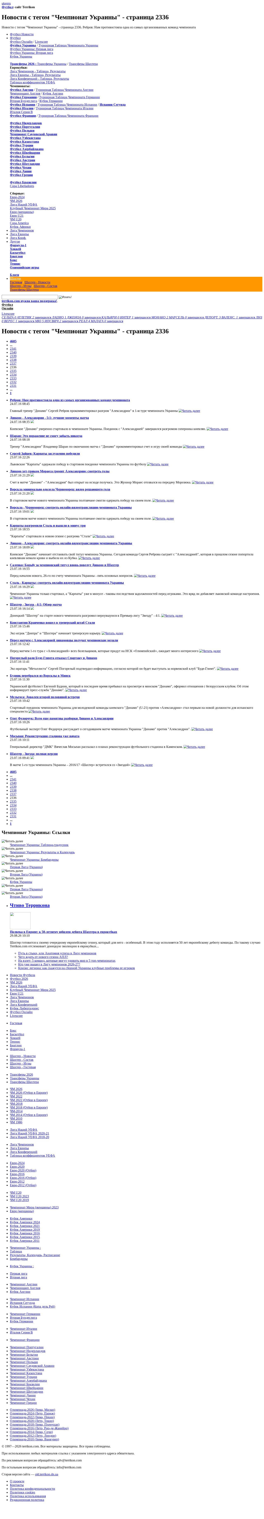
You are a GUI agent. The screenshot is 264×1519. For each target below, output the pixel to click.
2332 (13, 382)
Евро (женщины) (22, 212)
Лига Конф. (18, 238)
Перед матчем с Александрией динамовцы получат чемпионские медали (64, 640)
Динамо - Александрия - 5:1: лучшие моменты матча (49, 417)
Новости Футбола (22, 975)
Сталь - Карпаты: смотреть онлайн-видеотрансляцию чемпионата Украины (67, 582)
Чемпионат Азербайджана (28, 1380)
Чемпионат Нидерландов (27, 1351)
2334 (13, 374)
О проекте (17, 1481)
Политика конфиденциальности (32, 1488)
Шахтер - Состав (45, 286)
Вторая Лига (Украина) (26, 874)
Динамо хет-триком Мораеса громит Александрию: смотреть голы (60, 471)
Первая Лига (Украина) (26, 867)
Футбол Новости (22, 34)
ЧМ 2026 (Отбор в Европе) (29, 1092)
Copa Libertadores (22, 186)
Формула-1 (18, 245)
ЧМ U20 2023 (19, 1196)
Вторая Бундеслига (23, 101)
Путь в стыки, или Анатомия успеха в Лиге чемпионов (57, 953)
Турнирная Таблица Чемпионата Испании (67, 104)
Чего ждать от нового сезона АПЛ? (43, 957)
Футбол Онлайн (21, 41)
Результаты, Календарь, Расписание (35, 1255)
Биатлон (16, 256)
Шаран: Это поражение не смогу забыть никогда (46, 436)
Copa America (19, 223)
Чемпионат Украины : (25, 1247)
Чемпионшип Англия (25, 93)
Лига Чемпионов (22, 230)
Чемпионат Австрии (24, 1358)
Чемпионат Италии (23, 1328)
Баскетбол (17, 252)
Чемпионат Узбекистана (27, 1369)
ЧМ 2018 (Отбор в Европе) (29, 1107)
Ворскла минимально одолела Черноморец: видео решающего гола (60, 489)
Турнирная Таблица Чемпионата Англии (64, 90)
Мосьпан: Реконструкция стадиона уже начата (44, 736)
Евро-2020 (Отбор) (23, 1170)
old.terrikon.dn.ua (46, 1474)
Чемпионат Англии (23, 1284)
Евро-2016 (17, 1174)
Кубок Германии (51, 101)
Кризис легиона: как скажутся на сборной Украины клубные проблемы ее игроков (76, 968)
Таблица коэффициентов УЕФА (32, 82)
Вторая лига (18, 1277)
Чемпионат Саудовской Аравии (32, 1365)
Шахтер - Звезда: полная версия (34, 753)
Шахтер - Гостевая (23, 1067)
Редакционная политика (27, 1500)
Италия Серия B (21, 112)
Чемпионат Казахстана (26, 1373)
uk (3, 3)
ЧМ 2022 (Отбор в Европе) (29, 1100)
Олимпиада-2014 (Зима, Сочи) (31, 1432)
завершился (27, 317)
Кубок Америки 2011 (25, 1240)
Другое (15, 241)
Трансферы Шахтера (83, 64)
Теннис (15, 263)
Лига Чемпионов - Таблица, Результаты (38, 71)
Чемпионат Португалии (27, 1347)
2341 (13, 348)
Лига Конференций (23, 1004)
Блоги (14, 275)
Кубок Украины (21, 56)
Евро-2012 (17, 1181)
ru (9, 3)
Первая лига (18, 1273)
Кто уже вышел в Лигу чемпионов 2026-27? (49, 964)
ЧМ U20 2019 (19, 1200)
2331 (13, 385)
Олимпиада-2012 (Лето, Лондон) (33, 1435)
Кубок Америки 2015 (25, 1237)
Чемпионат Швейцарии (26, 1388)
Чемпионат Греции (23, 1402)
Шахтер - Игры (20, 286)
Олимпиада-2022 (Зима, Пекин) (32, 1417)
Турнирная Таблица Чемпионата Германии (69, 97)
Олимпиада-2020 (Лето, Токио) (32, 1421)
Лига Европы (19, 234)
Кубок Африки (20, 226)
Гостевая (16, 282)
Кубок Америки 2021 (25, 1226)
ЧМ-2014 (16, 1111)
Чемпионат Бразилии (25, 1384)
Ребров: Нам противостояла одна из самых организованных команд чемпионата (70, 400)
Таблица (16, 1251)
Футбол (7, 7)
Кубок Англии (53, 93)
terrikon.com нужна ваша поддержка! (29, 301)
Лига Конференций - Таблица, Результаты (39, 78)
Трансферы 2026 (21, 1074)
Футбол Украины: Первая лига (31, 49)
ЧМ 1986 (16, 1122)
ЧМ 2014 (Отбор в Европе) (29, 1115)
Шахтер (15, 278)
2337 (13, 363)
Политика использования (28, 1496)
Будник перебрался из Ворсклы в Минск (40, 675)
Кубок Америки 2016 (25, 1233)
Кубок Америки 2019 (25, 1229)
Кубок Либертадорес (24, 1008)
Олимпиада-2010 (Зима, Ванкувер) (34, 1439)
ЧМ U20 (15, 219)
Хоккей (15, 249)
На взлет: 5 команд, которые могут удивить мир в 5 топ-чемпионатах (67, 960)
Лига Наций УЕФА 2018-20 (29, 1137)
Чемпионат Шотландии (26, 1391)
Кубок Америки (21, 1218)
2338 (13, 360)
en (6, 3)
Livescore (41, 41)
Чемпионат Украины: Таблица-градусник (39, 845)
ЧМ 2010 (16, 1118)
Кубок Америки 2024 (25, 1222)
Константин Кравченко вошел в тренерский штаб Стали (52, 622)
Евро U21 (17, 215)
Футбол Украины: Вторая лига (31, 52)
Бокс (13, 260)
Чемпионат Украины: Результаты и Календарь (42, 852)
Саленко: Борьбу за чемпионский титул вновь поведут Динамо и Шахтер (64, 565)
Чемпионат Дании (23, 1395)
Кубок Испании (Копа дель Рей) (32, 1306)
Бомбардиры (19, 1259)
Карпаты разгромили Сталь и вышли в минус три (48, 525)
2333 (13, 378)
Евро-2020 (17, 1166)
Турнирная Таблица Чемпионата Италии (64, 108)
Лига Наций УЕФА (23, 204)
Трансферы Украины (51, 64)
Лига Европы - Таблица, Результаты (35, 75)
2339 (13, 356)
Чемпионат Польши (24, 1362)
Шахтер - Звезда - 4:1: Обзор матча (36, 604)
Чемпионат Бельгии (24, 1354)
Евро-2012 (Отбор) (23, 1185)
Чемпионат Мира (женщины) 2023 (34, 1207)
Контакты (17, 1485)
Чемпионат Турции (23, 1377)
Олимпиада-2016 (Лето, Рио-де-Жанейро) (39, 1428)
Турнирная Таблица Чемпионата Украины (68, 45)
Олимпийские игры (24, 267)
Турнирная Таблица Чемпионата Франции (68, 115)
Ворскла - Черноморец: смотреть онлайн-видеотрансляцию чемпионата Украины (71, 507)
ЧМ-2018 (16, 1103)
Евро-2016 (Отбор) (23, 1178)
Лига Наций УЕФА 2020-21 (29, 1133)
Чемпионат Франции (25, 1340)
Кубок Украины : (22, 1266)
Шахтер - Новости (37, 282)
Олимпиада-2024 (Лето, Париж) (32, 1413)
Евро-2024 (17, 197)
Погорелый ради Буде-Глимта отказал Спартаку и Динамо (53, 658)
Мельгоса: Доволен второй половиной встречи (45, 697)
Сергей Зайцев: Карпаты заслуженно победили (45, 453)
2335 (13, 371)
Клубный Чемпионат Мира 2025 (33, 208)
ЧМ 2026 (16, 201)
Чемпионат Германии (25, 1314)
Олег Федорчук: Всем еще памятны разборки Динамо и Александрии (61, 718)
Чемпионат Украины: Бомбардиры (34, 859)
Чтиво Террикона (30, 905)
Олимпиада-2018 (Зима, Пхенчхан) (34, 1424)
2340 (13, 352)
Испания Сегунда (22, 1303)
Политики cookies (22, 1492)
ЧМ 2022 (16, 1096)
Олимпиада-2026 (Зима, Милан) (32, 1409)
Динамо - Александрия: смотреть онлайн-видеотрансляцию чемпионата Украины (71, 543)
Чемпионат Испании (24, 1299)
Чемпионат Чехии (22, 1399)
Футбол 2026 (19, 978)
